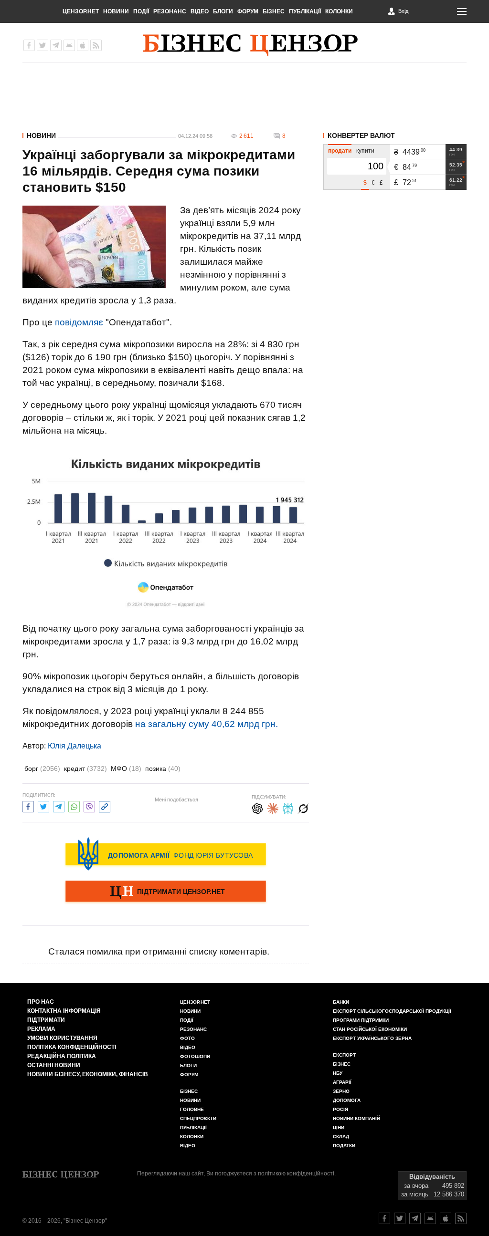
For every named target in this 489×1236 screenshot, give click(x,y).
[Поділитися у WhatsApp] (74, 805)
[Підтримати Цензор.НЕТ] (165, 892)
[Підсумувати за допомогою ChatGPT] (257, 807)
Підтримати (46, 1020)
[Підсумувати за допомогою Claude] (272, 807)
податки (344, 1145)
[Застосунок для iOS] (82, 45)
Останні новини (53, 1065)
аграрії (342, 1082)
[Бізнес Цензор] (250, 45)
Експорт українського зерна (372, 1038)
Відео (200, 11)
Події (141, 11)
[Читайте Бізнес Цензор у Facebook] (384, 1218)
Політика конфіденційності (71, 1047)
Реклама (41, 1029)
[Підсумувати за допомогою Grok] (303, 807)
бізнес (342, 1064)
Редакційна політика (61, 1056)
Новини (116, 11)
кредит (85, 768)
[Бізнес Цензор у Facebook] (29, 45)
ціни (338, 1127)
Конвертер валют (361, 135)
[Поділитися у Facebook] (28, 805)
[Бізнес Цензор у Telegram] (56, 45)
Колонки (339, 11)
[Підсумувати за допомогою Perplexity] (288, 807)
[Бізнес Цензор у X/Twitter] (42, 45)
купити (365, 150)
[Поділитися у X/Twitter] (43, 805)
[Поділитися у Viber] (89, 805)
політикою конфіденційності (296, 1173)
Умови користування (62, 1038)
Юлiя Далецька (74, 746)
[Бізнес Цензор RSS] (96, 45)
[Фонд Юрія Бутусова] (165, 854)
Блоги (223, 11)
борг (42, 768)
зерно (341, 1091)
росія (340, 1109)
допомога (347, 1100)
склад (341, 1136)
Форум (247, 11)
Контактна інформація (64, 1010)
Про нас (40, 1001)
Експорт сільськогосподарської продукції (392, 1011)
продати (339, 150)
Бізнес (274, 11)
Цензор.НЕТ (81, 11)
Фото (187, 1038)
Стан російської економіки (370, 1029)
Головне (192, 1109)
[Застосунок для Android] (69, 45)
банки (341, 1002)
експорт (344, 1055)
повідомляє (79, 322)
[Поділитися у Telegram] (58, 805)
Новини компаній (356, 1118)
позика (163, 768)
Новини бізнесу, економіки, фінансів (87, 1074)
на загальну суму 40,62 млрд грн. (206, 724)
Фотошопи (195, 1056)
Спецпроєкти (198, 1118)
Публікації (305, 11)
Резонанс (169, 11)
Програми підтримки (361, 1020)
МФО (126, 768)
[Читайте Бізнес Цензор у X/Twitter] (399, 1218)
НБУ (337, 1073)
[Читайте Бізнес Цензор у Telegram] (415, 1218)
